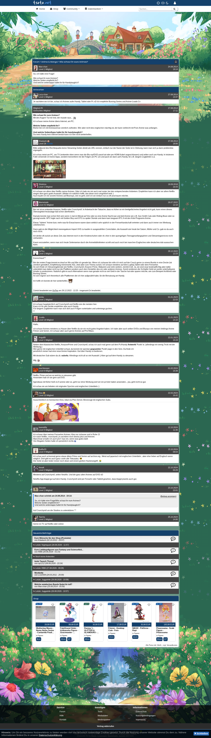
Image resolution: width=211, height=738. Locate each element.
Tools (100, 712)
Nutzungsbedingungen (146, 716)
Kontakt (63, 720)
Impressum (140, 720)
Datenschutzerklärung (50, 735)
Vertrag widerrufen (105, 726)
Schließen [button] (202, 733)
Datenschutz (141, 712)
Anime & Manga (49, 61)
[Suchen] (174, 9)
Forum (36, 61)
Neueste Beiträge (42, 533)
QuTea (55, 290)
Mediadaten (103, 716)
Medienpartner (104, 720)
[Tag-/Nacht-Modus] (162, 3)
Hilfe (62, 716)
